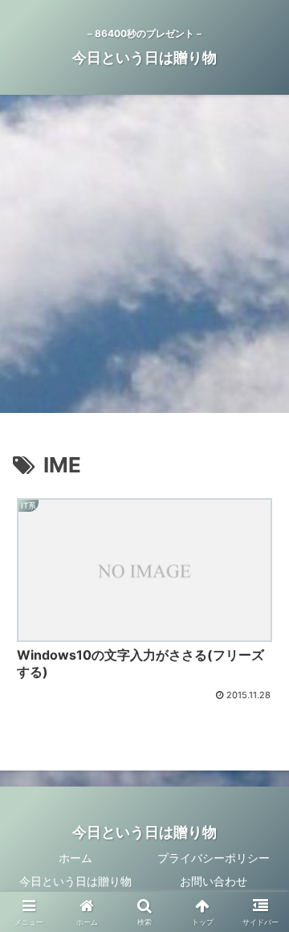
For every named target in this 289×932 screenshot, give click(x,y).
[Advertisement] (144, 258)
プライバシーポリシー (213, 858)
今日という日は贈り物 (75, 881)
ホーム (75, 858)
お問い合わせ (213, 881)
